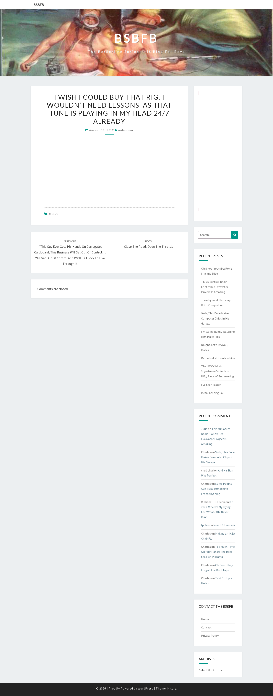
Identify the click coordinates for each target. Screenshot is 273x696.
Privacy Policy (210, 635)
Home (205, 619)
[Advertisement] (218, 151)
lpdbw (205, 525)
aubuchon (125, 130)
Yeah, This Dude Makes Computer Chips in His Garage (215, 318)
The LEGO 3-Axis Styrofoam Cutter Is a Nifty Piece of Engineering (217, 371)
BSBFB (38, 4)
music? (53, 214)
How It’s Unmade (224, 525)
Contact (206, 627)
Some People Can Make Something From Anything (216, 488)
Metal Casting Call (213, 393)
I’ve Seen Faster (211, 385)
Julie (204, 429)
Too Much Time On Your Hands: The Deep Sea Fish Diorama (218, 552)
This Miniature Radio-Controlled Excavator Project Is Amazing (214, 287)
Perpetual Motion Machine (218, 358)
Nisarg (172, 688)
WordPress (145, 688)
